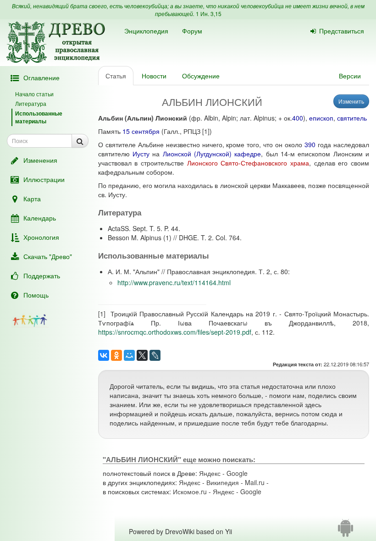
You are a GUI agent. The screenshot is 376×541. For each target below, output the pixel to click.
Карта (32, 198)
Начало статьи (34, 94)
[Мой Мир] (129, 355)
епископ (321, 117)
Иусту (141, 153)
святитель (352, 117)
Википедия (222, 482)
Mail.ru (255, 482)
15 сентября (141, 131)
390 (309, 144)
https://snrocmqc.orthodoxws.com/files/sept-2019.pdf (174, 332)
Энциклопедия (146, 30)
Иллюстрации (44, 179)
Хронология (41, 237)
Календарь (39, 217)
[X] (142, 355)
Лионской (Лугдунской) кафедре (212, 153)
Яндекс (210, 473)
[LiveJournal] (154, 355)
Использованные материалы (38, 117)
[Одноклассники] (116, 355)
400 (297, 117)
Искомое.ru (190, 491)
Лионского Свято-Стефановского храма (248, 162)
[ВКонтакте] (103, 355)
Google (237, 473)
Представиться (341, 30)
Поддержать (41, 275)
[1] (206, 131)
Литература (30, 103)
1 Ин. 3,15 (208, 13)
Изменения (40, 160)
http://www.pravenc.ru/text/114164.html (174, 282)
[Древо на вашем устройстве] (345, 531)
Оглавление (41, 77)
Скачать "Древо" (47, 256)
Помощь (36, 294)
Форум (192, 30)
